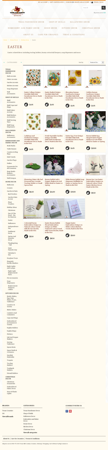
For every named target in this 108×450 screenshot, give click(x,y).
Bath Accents (11, 76)
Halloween (12, 223)
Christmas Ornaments (11, 383)
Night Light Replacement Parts (12, 273)
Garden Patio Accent (12, 198)
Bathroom (10, 185)
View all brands (7, 416)
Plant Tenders (11, 203)
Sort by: (81, 62)
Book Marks (11, 146)
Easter (10, 220)
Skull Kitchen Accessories (11, 116)
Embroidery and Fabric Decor (24, 28)
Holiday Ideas (25, 40)
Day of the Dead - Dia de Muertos (12, 215)
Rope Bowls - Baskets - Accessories (11, 173)
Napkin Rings (11, 331)
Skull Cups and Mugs (12, 106)
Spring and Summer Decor (12, 238)
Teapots (10, 360)
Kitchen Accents (12, 86)
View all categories (30, 432)
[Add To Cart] (26, 104)
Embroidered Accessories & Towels (12, 323)
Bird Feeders (12, 194)
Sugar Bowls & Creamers (12, 351)
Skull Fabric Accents (11, 111)
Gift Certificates (57, 2)
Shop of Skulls (57, 22)
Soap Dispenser (12, 89)
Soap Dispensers (11, 282)
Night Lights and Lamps (11, 267)
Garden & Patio (12, 191)
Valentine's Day (12, 254)
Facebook (67, 411)
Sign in (68, 2)
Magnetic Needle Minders (12, 262)
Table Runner (11, 149)
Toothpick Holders (10, 369)
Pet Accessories (12, 278)
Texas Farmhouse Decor (31, 22)
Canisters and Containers (12, 314)
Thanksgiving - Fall (12, 244)
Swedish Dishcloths (10, 356)
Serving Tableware (10, 343)
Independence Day (12, 227)
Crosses (9, 188)
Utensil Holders (12, 373)
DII (3, 413)
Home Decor (50, 28)
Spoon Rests (11, 347)
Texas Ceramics (7, 411)
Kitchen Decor (69, 28)
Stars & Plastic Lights (12, 392)
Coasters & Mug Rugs (12, 153)
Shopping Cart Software (50, 443)
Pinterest (70, 411)
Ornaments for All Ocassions (12, 167)
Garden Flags (11, 160)
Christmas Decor (91, 28)
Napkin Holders (12, 328)
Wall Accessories (11, 93)
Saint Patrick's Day (12, 249)
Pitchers (10, 334)
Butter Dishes (11, 310)
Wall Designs (11, 178)
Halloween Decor (80, 22)
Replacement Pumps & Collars (12, 287)
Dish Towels (11, 157)
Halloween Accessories (11, 136)
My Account (43, 2)
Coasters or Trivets (11, 306)
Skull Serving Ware (11, 121)
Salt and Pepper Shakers (12, 338)
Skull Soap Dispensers (11, 126)
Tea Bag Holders (10, 364)
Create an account (81, 2)
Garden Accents (12, 82)
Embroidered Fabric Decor (11, 387)
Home (5, 40)
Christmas (11, 210)
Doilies (9, 163)
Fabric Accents (12, 79)
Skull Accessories (11, 101)
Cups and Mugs (12, 318)
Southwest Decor (11, 232)
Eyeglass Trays (12, 258)
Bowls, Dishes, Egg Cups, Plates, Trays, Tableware (12, 299)
